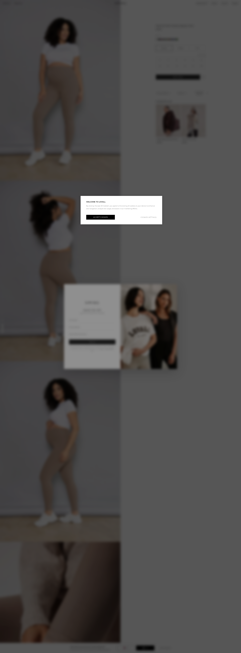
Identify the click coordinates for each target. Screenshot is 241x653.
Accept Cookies (100, 217)
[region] (121, 210)
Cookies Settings (149, 217)
